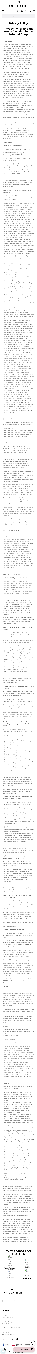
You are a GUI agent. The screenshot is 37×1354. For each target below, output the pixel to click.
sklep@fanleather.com (9, 1334)
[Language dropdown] (22, 11)
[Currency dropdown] (18, 11)
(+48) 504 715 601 (7, 1317)
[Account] (26, 11)
